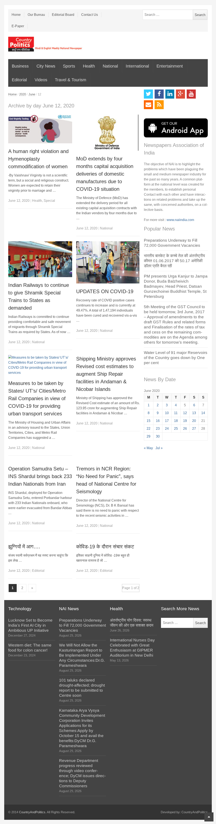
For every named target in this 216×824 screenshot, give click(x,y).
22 (148, 428)
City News (45, 66)
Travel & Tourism (70, 79)
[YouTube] (191, 94)
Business (20, 66)
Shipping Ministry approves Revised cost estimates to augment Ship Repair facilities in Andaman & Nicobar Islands (106, 374)
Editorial (19, 79)
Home (16, 14)
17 (167, 421)
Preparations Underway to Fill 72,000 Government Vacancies (82, 625)
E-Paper (18, 26)
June (31, 94)
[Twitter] (148, 94)
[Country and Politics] (45, 44)
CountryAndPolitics (32, 812)
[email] (148, 104)
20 (194, 421)
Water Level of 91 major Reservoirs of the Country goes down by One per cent (175, 357)
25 (176, 428)
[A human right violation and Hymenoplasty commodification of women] (40, 129)
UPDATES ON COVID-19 (104, 291)
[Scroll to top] (208, 816)
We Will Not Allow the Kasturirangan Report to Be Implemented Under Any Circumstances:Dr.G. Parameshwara (82, 655)
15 (148, 421)
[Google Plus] (180, 94)
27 (194, 428)
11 (176, 413)
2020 (22, 94)
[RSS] (159, 104)
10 (167, 413)
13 (194, 413)
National (110, 66)
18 (176, 421)
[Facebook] (159, 94)
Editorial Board (63, 14)
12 (185, 413)
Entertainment (170, 66)
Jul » (159, 448)
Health (89, 66)
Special (49, 200)
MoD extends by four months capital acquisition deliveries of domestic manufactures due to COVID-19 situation (104, 174)
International (137, 66)
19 (185, 421)
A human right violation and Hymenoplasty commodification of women (38, 158)
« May (148, 448)
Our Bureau (36, 14)
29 (148, 436)
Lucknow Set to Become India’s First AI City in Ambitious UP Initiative (30, 625)
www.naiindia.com (180, 220)
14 (203, 413)
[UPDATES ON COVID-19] (108, 262)
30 (158, 436)
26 (185, 428)
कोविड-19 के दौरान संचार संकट (105, 546)
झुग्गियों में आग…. (24, 546)
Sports (69, 66)
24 (167, 428)
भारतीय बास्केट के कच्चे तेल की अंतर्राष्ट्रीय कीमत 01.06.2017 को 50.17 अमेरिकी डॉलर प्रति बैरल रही (174, 260)
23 (158, 428)
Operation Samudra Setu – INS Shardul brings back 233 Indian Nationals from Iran (40, 476)
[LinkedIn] (169, 94)
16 (158, 421)
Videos (41, 79)
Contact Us (89, 14)
